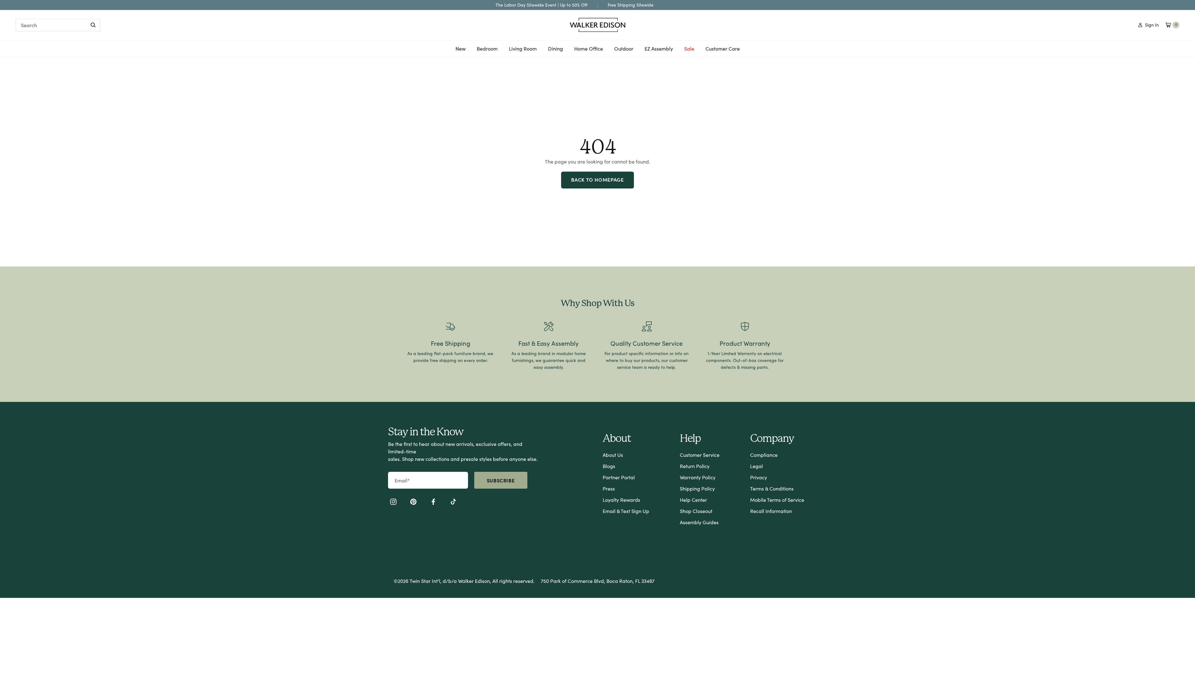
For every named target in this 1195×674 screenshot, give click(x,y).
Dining (555, 50)
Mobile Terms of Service (777, 499)
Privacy (758, 477)
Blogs (609, 466)
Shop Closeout (696, 511)
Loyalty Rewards (621, 499)
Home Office (588, 50)
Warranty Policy (697, 477)
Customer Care (722, 48)
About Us (613, 455)
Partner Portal (619, 477)
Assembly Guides (699, 522)
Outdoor (623, 50)
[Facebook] (433, 503)
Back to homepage (597, 179)
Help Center (693, 499)
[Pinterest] (413, 503)
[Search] (93, 25)
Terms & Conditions (772, 488)
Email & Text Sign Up (626, 511)
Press (609, 488)
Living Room (523, 50)
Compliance (764, 455)
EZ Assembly (659, 50)
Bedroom (487, 50)
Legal (756, 466)
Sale (689, 48)
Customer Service (699, 455)
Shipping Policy (697, 488)
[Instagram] (393, 503)
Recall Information (771, 511)
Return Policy (695, 466)
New (461, 50)
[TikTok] (453, 503)
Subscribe (501, 480)
